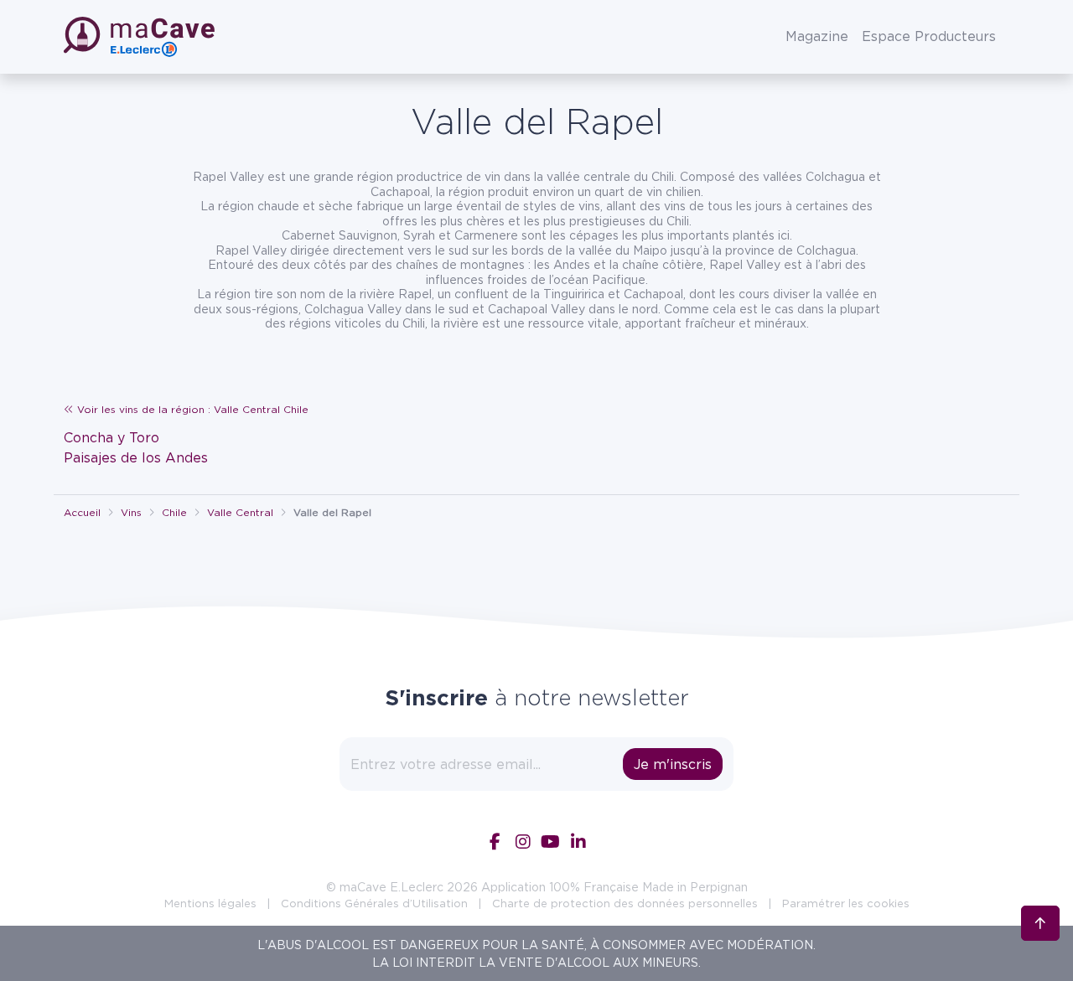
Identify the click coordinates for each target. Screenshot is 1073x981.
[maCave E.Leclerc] (141, 37)
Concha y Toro (111, 437)
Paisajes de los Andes (136, 457)
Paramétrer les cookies (846, 903)
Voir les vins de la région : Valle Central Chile (191, 409)
